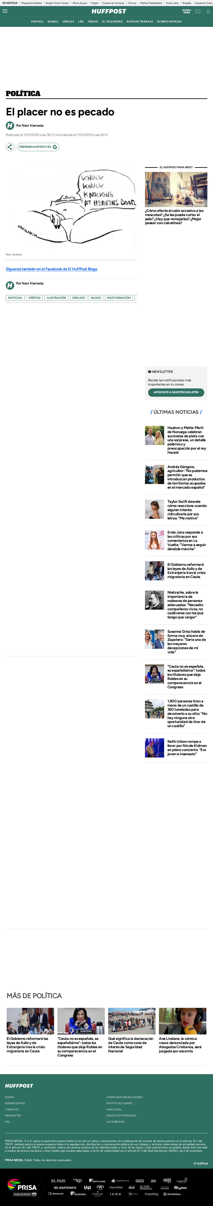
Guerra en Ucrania (113, 3)
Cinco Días (117, 1187)
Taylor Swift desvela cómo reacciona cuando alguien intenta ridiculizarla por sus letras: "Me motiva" (187, 509)
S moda (134, 1193)
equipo (9, 1097)
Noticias (15, 298)
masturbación (119, 298)
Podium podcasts (99, 1193)
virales (68, 21)
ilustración (56, 298)
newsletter (13, 1115)
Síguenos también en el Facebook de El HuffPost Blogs (51, 269)
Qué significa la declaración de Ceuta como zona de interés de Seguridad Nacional (130, 1044)
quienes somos (15, 1103)
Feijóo (94, 3)
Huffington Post (66, 1187)
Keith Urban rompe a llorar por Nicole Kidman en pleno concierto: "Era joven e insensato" (187, 747)
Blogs (96, 298)
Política (23, 94)
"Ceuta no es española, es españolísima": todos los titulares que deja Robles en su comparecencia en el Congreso (186, 676)
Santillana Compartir (122, 1181)
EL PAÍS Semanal (148, 1187)
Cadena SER (140, 1181)
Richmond (58, 1193)
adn (167, 1181)
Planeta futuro (163, 1187)
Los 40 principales (80, 1181)
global (53, 21)
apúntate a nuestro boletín (176, 392)
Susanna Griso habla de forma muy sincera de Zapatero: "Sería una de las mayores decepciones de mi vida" (186, 641)
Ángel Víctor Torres (57, 3)
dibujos (78, 298)
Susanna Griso (203, 3)
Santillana (100, 1181)
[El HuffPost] (109, 11)
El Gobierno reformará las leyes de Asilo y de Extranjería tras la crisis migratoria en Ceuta (186, 570)
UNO (89, 1187)
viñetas (34, 298)
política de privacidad (121, 1115)
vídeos (93, 21)
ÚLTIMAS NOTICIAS (169, 21)
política (37, 21)
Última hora (186, 11)
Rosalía (187, 3)
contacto (12, 1109)
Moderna (78, 1193)
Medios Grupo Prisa (23, 1194)
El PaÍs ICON (117, 1193)
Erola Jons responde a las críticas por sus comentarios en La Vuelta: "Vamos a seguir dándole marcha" (186, 540)
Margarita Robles (31, 3)
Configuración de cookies (124, 1097)
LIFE (81, 21)
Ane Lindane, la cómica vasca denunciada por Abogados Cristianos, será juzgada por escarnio (180, 1044)
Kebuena (178, 1187)
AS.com (153, 1181)
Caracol (182, 1181)
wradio (101, 1187)
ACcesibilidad (115, 1121)
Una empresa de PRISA (24, 1184)
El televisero (112, 21)
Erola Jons (172, 3)
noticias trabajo (140, 21)
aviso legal (114, 1109)
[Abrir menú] (4, 11)
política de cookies (119, 1103)
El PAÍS (61, 1181)
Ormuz (132, 3)
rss (7, 1121)
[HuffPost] (19, 1085)
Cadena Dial (133, 1187)
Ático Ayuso (80, 3)
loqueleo (152, 1193)
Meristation (172, 1193)
